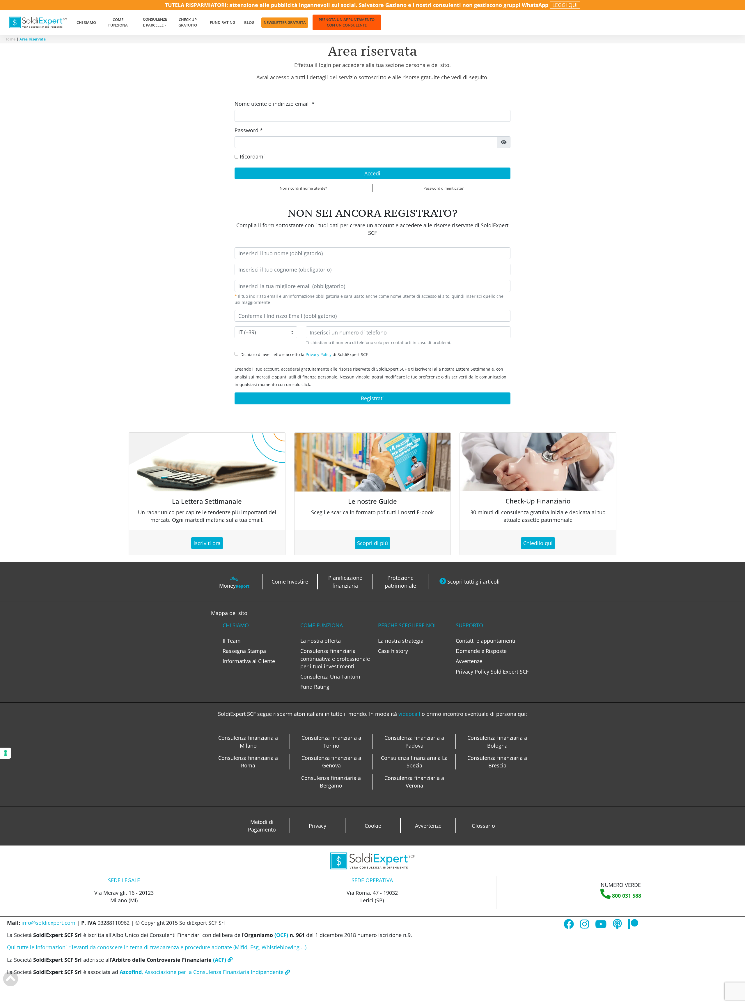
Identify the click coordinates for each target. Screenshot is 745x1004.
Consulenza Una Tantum (330, 676)
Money (234, 582)
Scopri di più (372, 543)
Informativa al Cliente (249, 661)
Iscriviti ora (207, 543)
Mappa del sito (229, 613)
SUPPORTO (469, 625)
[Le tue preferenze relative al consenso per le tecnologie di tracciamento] (5, 753)
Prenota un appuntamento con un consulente (347, 22)
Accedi (372, 173)
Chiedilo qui (538, 543)
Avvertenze (469, 661)
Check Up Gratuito (187, 22)
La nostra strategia (400, 640)
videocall (410, 713)
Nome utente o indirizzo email (275, 103)
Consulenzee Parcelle (155, 22)
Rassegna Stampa (244, 650)
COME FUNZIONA (321, 625)
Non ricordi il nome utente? (303, 188)
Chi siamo (86, 22)
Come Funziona (118, 22)
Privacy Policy (318, 354)
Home (9, 39)
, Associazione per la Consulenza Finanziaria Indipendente (202, 971)
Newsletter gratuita (285, 22)
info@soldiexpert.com (48, 922)
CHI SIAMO (236, 625)
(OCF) (280, 934)
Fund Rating (222, 22)
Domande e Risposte (481, 650)
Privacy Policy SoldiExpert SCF (492, 671)
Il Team (232, 640)
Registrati (372, 398)
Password (249, 130)
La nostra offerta (320, 640)
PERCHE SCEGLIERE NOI (407, 625)
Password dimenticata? (443, 188)
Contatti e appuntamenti (485, 640)
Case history (393, 650)
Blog (249, 22)
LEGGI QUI (565, 4)
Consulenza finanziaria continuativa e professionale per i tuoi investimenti (335, 658)
